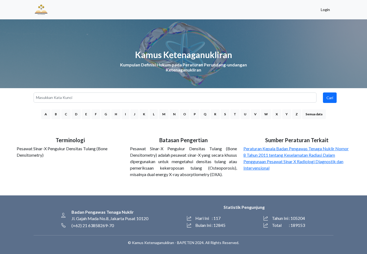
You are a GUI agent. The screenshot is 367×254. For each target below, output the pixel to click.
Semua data (313, 114)
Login (325, 9)
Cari (329, 97)
